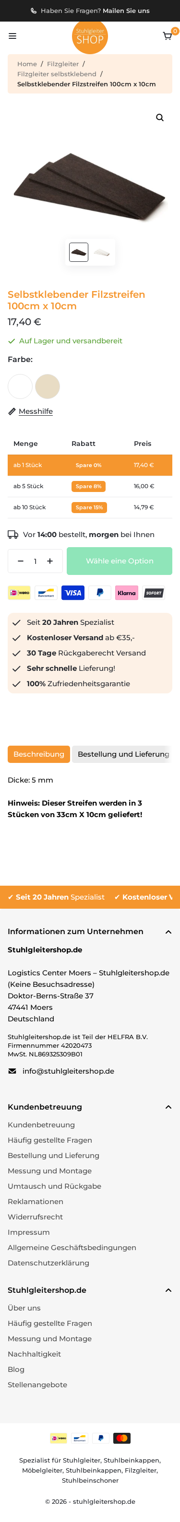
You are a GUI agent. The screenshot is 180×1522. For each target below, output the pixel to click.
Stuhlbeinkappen (131, 1460)
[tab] (39, 754)
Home (27, 64)
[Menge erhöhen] (53, 561)
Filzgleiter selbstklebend (56, 74)
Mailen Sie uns (126, 10)
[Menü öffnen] (12, 36)
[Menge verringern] (18, 561)
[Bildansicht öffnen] (159, 117)
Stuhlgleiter (81, 1460)
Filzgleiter (63, 64)
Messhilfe (36, 411)
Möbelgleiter (42, 1470)
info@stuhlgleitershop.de (68, 1071)
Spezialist (60, 896)
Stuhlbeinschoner (90, 1480)
